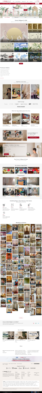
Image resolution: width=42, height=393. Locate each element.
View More (21, 317)
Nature (8, 382)
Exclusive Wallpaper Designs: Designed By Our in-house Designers (12, 381)
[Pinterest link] (38, 363)
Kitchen (26, 384)
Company (31, 1)
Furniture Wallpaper (11, 385)
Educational (18, 385)
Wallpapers (4, 381)
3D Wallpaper (21, 381)
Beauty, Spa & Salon (17, 382)
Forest (38, 382)
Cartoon (28, 382)
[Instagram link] (35, 363)
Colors (22, 377)
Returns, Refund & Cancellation (12, 363)
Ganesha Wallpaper (14, 384)
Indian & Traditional (5, 382)
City (31, 382)
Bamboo (14, 382)
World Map (36, 381)
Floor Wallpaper (7, 385)
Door (24, 385)
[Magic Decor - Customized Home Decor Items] (7, 1)
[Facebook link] (37, 363)
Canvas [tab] (35, 17)
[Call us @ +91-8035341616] (34, 323)
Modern (32, 385)
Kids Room (24, 381)
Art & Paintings (29, 381)
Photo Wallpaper (6, 386)
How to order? (23, 375)
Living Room (24, 384)
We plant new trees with (36, 373)
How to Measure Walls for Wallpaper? (23, 374)
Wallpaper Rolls (24, 1)
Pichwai (37, 385)
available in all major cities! (21, 3)
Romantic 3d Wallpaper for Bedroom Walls (7, 384)
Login (33, 3)
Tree (20, 382)
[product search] (35, 1)
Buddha (17, 384)
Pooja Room (28, 384)
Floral (36, 382)
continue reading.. (30, 354)
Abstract (10, 382)
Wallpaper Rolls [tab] (16, 17)
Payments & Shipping (5, 363)
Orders (28, 373)
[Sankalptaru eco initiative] (36, 375)
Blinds (27, 1)
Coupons (29, 375)
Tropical (32, 381)
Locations (16, 377)
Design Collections (17, 376)
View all (21, 63)
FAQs (22, 376)
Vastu (33, 381)
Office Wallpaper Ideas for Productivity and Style (8, 340)
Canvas (22, 378)
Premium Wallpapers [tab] (7, 17)
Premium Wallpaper (17, 373)
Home (13, 1)
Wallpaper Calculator (17, 378)
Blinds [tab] (25, 17)
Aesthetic (27, 381)
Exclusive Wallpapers (17, 374)
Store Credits (29, 374)
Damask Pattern (33, 382)
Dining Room (35, 384)
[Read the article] (8, 335)
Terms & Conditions (19, 363)
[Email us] (38, 323)
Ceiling (30, 382)
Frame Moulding (27, 385)
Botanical (24, 382)
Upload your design (34, 137)
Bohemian (22, 382)
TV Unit (3, 386)
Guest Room (4, 385)
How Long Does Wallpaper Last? (31, 340)
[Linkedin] (36, 363)
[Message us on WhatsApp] (36, 323)
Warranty (6, 364)
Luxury (30, 385)
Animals (12, 382)
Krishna (19, 384)
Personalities (15, 385)
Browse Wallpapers (18, 1)
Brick (26, 382)
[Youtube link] (34, 363)
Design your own (17, 375)
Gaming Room (31, 384)
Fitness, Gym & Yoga (22, 385)
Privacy (3, 364)
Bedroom (21, 384)
